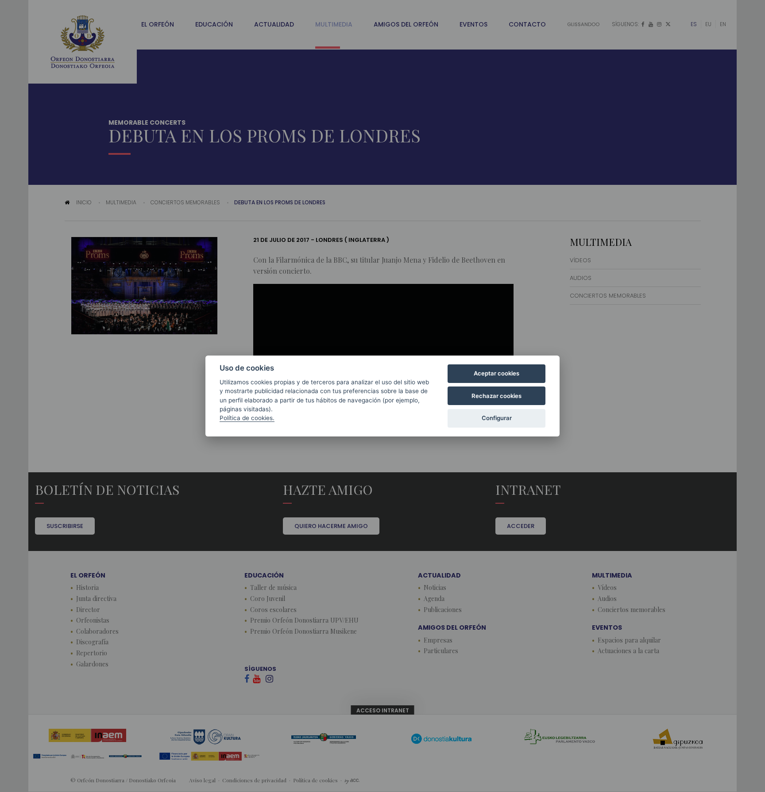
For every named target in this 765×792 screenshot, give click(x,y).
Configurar (497, 417)
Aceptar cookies (496, 373)
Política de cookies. (247, 417)
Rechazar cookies (496, 395)
